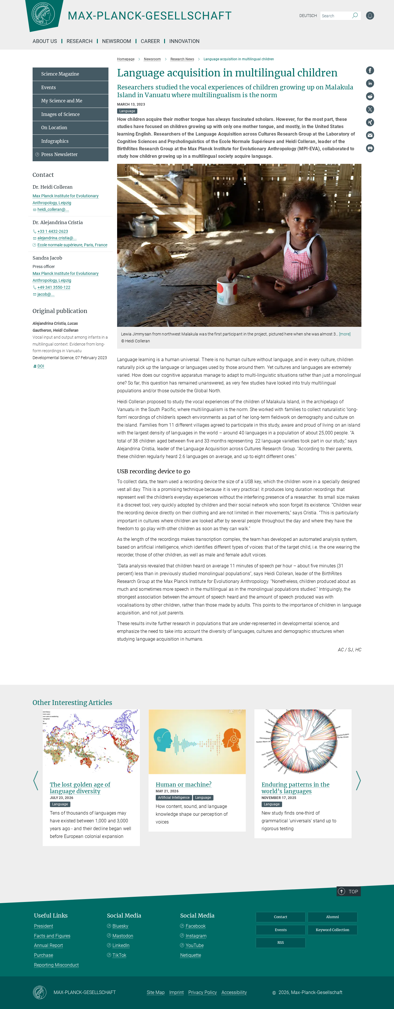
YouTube (195, 945)
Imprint (176, 992)
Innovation (184, 41)
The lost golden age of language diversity (80, 788)
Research (80, 41)
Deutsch (308, 15)
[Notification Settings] (370, 16)
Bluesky (120, 926)
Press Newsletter (59, 154)
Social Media (124, 915)
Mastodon (122, 936)
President (43, 926)
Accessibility (234, 992)
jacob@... (46, 294)
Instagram (196, 936)
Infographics (55, 141)
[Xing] (370, 122)
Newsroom (116, 41)
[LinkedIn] (370, 83)
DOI (40, 366)
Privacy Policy (202, 992)
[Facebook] (370, 70)
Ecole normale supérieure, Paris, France (72, 245)
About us (45, 41)
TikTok (119, 955)
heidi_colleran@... (53, 209)
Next (358, 781)
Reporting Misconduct (56, 965)
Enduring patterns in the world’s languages (295, 788)
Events (48, 87)
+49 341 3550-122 (53, 287)
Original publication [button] (60, 311)
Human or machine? (183, 784)
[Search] (355, 16)
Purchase (43, 955)
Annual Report (48, 945)
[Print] (370, 148)
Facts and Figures (52, 936)
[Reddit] (370, 96)
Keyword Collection (332, 930)
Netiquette (190, 955)
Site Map (156, 992)
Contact (280, 917)
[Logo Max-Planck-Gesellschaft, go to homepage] (128, 20)
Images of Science (60, 114)
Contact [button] (43, 175)
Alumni (332, 917)
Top (353, 891)
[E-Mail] (370, 135)
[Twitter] (370, 109)
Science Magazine (60, 74)
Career (150, 41)
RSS (280, 942)
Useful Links (51, 915)
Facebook (196, 926)
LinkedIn (121, 945)
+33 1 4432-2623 (52, 231)
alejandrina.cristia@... (57, 238)
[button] (356, 322)
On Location (54, 127)
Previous (35, 781)
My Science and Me (61, 101)
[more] (344, 334)
